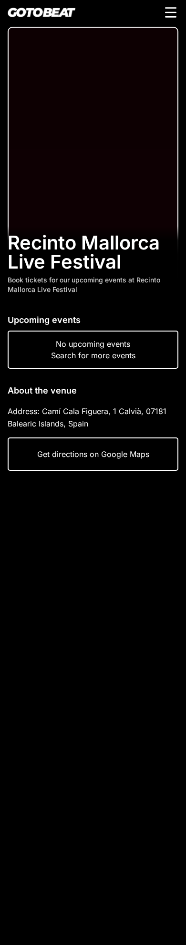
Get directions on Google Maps (93, 454)
